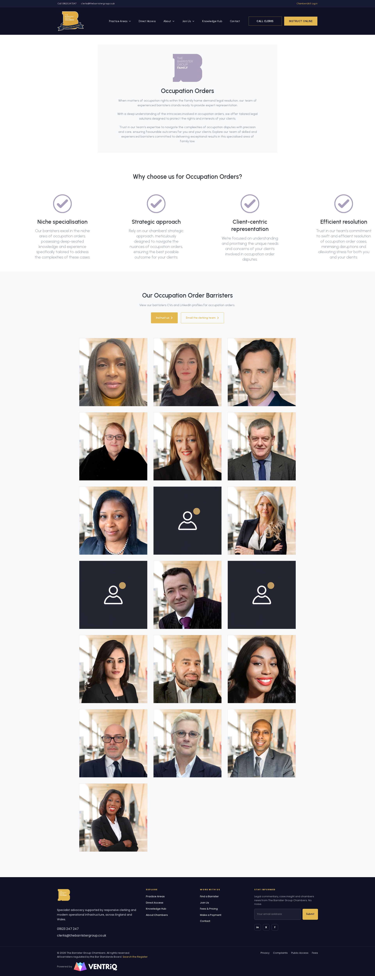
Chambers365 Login (307, 3)
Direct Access (147, 21)
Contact (235, 21)
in (257, 927)
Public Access (299, 953)
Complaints (280, 953)
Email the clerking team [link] (201, 317)
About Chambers (157, 915)
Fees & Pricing (209, 909)
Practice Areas (118, 21)
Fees (315, 953)
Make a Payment (210, 915)
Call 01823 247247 (67, 3)
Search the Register (135, 956)
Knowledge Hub (212, 21)
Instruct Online (301, 21)
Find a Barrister (209, 896)
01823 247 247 (68, 929)
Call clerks (265, 21)
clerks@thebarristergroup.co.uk (98, 3)
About (167, 21)
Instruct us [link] (162, 317)
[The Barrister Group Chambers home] (64, 895)
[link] (71, 21)
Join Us (186, 21)
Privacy (265, 953)
